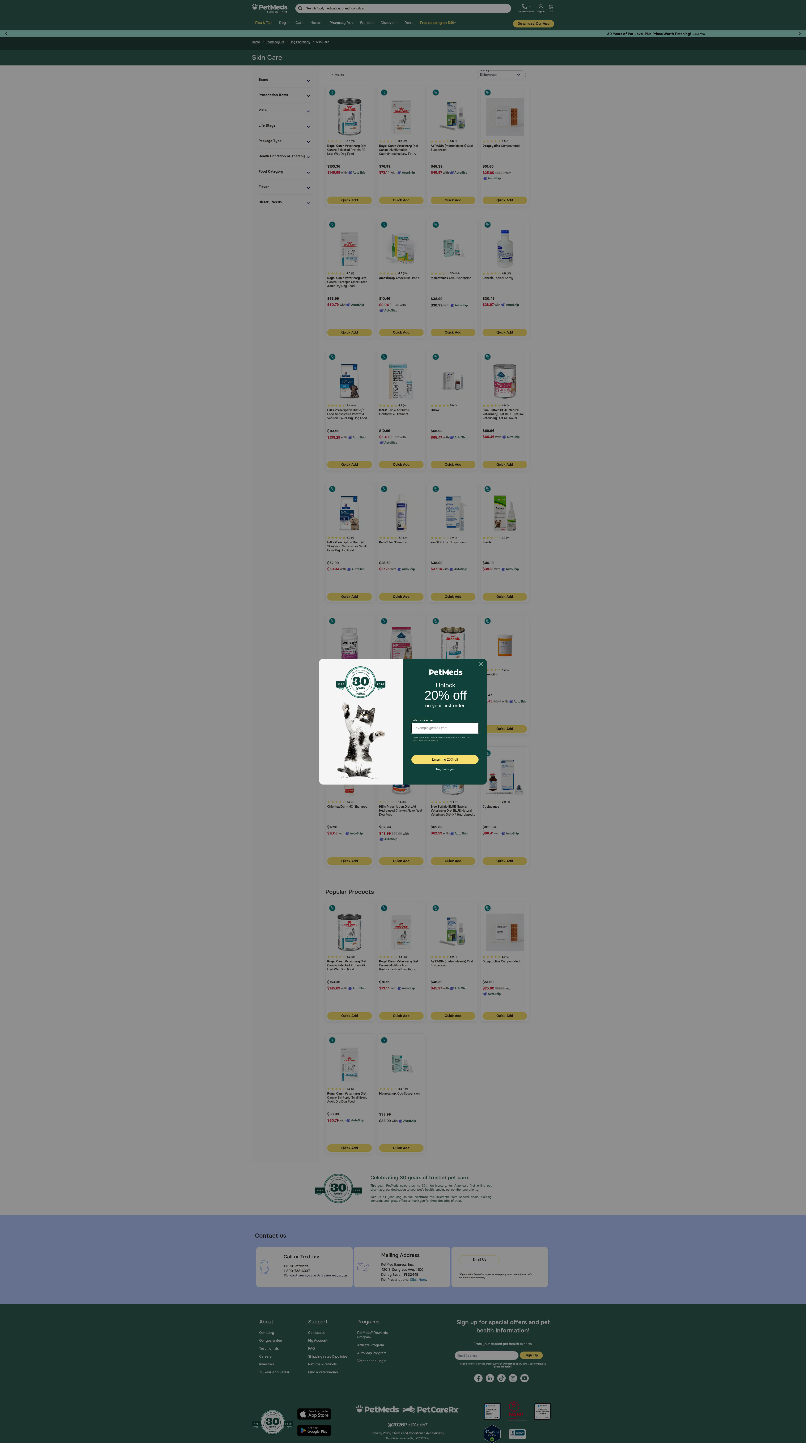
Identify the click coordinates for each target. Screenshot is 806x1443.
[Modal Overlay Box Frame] (403, 722)
